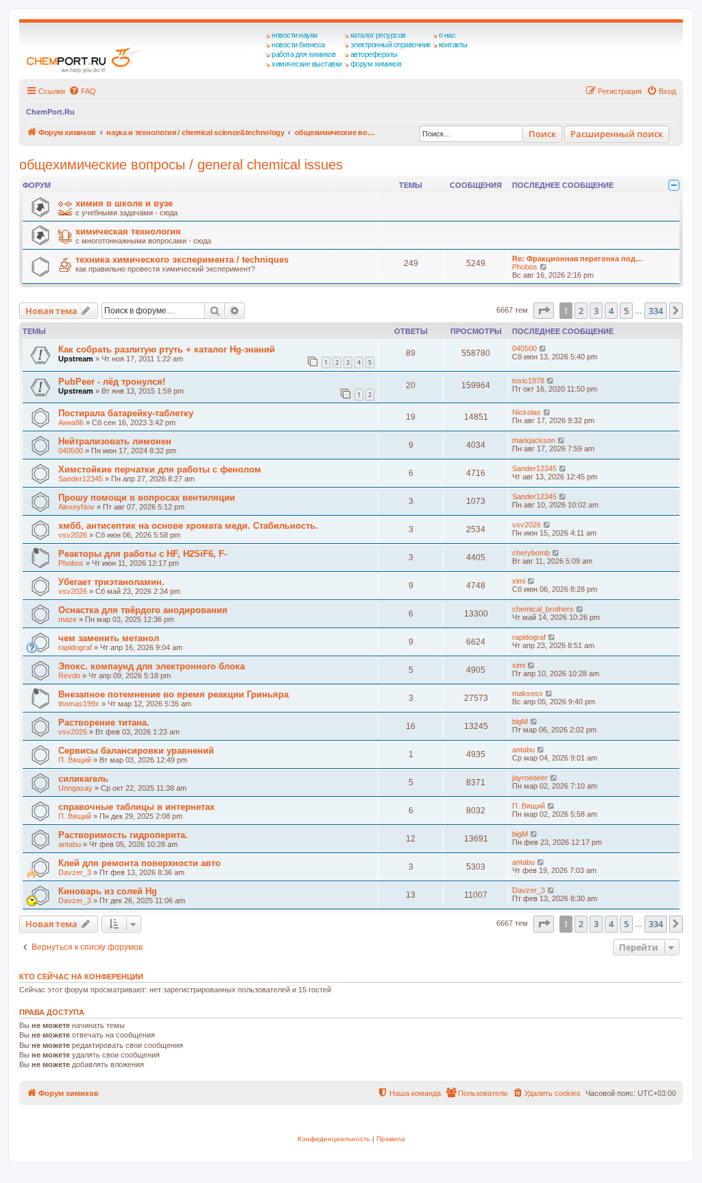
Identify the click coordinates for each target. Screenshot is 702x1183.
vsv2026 (72, 535)
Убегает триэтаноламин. (111, 582)
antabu (523, 749)
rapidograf (75, 647)
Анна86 (71, 422)
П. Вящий (74, 760)
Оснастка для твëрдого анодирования (143, 610)
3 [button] (596, 310)
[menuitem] (82, 91)
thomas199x (78, 704)
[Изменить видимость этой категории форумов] (673, 185)
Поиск (542, 134)
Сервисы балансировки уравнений (136, 750)
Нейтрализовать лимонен (114, 441)
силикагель (83, 779)
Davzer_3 (74, 872)
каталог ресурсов (378, 35)
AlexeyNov (76, 507)
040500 (524, 348)
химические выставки (306, 64)
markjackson (533, 440)
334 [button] (656, 310)
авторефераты (374, 54)
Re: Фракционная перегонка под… (577, 258)
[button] (543, 310)
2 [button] (581, 310)
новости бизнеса (298, 44)
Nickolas (526, 412)
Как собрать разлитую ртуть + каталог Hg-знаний (166, 349)
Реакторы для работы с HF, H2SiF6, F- (142, 554)
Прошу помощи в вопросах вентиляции (146, 497)
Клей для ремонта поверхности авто (139, 863)
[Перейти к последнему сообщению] (543, 348)
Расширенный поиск (616, 134)
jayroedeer (530, 778)
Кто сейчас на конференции (81, 976)
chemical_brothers (543, 609)
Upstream (75, 359)
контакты (453, 44)
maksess (527, 693)
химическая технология (128, 231)
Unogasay (75, 788)
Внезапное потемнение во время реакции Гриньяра (173, 694)
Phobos (524, 267)
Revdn (69, 675)
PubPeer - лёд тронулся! (111, 382)
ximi (518, 581)
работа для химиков (303, 54)
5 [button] (626, 310)
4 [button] (611, 310)
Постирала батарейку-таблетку (125, 413)
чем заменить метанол (108, 638)
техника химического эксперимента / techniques (182, 259)
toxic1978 (528, 381)
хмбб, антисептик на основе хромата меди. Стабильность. (188, 526)
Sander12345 (80, 479)
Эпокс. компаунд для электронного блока (151, 666)
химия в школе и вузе (124, 203)
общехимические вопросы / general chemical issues (181, 164)
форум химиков (376, 64)
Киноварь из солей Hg (107, 891)
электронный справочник (390, 44)
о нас (447, 35)
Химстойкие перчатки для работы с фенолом (159, 469)
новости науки (294, 35)
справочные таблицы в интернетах (136, 807)
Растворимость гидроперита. (123, 835)
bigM (520, 721)
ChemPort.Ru (50, 112)
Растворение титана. (103, 722)
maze (67, 619)
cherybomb (531, 553)
